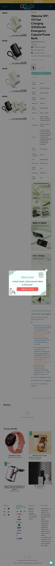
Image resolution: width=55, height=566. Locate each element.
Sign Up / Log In (27, 289)
